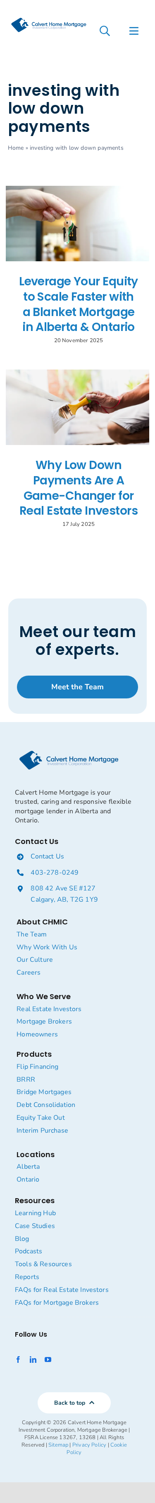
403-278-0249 (55, 872)
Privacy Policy (89, 1445)
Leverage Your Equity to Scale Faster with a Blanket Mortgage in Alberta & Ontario (78, 304)
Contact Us (47, 856)
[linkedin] (33, 1359)
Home (16, 148)
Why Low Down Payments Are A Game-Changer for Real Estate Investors (78, 488)
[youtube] (48, 1359)
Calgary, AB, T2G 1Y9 (64, 899)
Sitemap (58, 1445)
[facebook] (18, 1359)
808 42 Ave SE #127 (63, 888)
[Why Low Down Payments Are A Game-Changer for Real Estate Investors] (77, 407)
